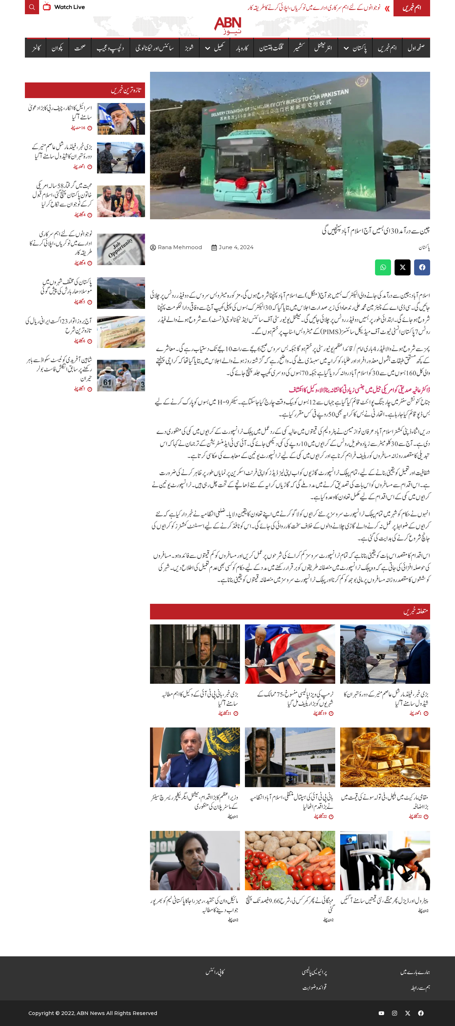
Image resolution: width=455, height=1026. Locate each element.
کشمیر (298, 48)
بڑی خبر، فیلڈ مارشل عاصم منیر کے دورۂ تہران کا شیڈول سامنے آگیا (386, 699)
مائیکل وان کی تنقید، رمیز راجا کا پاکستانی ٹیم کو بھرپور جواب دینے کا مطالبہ (194, 906)
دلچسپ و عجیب (110, 48)
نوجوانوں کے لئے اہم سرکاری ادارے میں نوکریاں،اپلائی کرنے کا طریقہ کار (313, 8)
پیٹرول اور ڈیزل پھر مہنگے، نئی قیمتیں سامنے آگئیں (384, 901)
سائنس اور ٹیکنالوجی (154, 48)
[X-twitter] (407, 1013)
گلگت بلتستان (271, 48)
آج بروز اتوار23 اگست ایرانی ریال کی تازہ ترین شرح (58, 326)
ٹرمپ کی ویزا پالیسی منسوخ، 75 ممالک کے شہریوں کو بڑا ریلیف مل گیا (295, 699)
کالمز (36, 48)
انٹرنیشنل (323, 48)
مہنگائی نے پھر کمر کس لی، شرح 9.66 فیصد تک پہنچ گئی (289, 906)
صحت (80, 48)
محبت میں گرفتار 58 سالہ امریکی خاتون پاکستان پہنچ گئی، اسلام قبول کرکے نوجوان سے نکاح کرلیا (62, 195)
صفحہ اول (416, 48)
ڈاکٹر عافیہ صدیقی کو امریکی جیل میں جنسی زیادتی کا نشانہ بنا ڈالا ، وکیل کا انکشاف (359, 390)
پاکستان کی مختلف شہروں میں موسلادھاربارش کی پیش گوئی (66, 287)
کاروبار (242, 48)
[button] (422, 267)
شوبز (189, 48)
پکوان (57, 48)
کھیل (219, 48)
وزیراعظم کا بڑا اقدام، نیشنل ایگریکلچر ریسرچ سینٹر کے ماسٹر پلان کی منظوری (194, 802)
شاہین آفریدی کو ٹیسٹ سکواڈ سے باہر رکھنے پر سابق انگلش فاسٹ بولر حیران (59, 369)
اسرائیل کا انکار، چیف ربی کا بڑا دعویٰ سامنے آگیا (60, 113)
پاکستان (360, 48)
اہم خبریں (387, 48)
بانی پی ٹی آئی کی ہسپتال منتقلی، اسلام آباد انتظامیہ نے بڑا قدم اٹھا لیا (291, 802)
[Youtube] (381, 1013)
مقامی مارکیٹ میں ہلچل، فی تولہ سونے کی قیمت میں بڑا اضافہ (384, 802)
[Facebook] (421, 1013)
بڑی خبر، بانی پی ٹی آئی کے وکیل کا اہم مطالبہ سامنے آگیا (199, 699)
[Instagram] (394, 1013)
